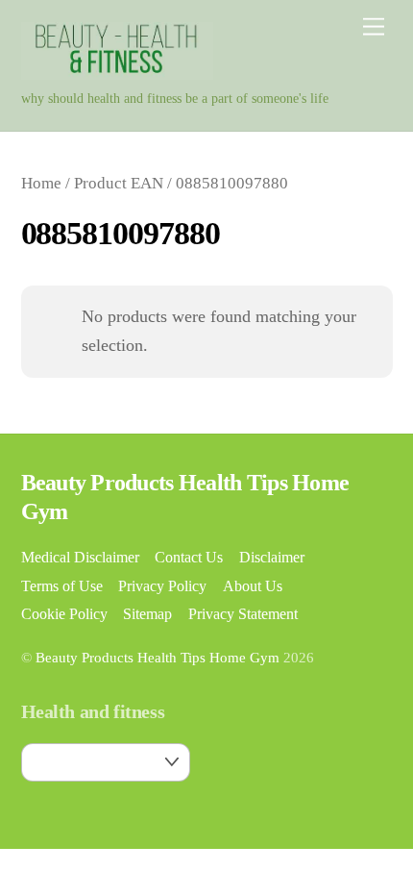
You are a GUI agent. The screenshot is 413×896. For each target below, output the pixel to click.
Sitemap (147, 614)
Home (41, 183)
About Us (252, 586)
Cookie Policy (64, 614)
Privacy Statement (243, 614)
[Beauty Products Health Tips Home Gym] (117, 72)
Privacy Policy (162, 586)
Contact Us (189, 557)
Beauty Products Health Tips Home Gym (157, 657)
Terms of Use (62, 586)
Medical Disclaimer (80, 557)
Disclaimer (271, 557)
